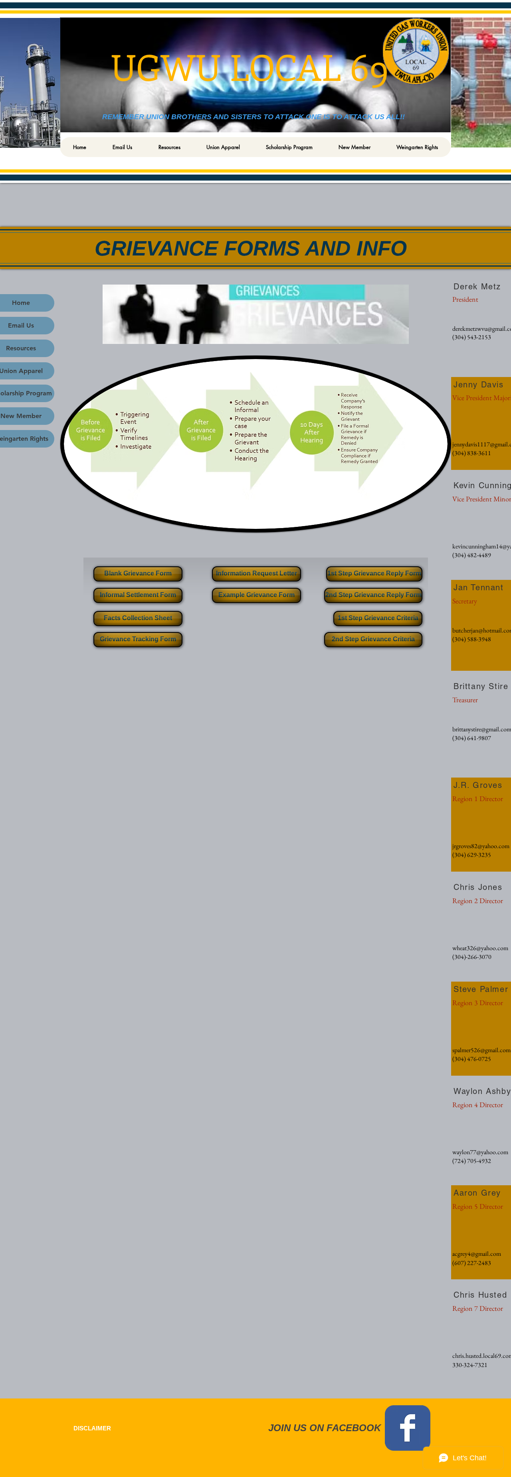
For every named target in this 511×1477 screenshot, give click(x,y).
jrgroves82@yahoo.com (480, 846)
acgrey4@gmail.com (476, 1253)
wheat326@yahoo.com (480, 948)
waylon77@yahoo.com (480, 1152)
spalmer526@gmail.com (481, 1050)
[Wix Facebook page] (407, 1428)
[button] (169, 147)
